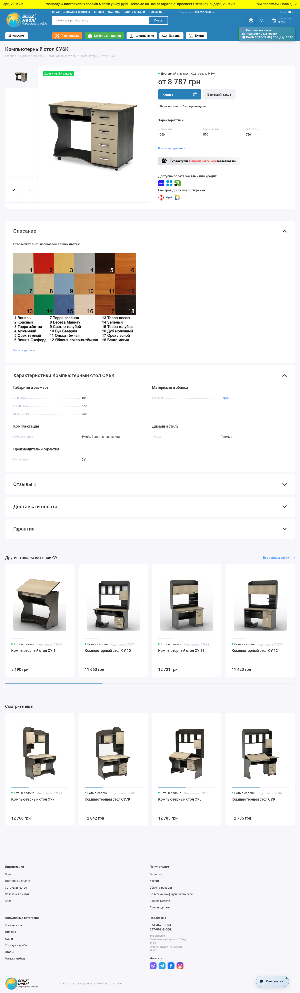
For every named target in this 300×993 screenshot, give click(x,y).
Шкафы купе (145, 36)
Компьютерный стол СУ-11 (181, 650)
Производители (160, 907)
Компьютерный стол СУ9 (253, 799)
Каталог (18, 35)
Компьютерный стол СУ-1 (33, 650)
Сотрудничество (16, 887)
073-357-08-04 (195, 12)
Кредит (99, 12)
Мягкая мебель (15, 958)
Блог (8, 901)
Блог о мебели (134, 12)
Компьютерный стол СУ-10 (108, 650)
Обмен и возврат (161, 887)
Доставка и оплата (76, 12)
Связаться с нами (17, 894)
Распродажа (70, 36)
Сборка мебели (160, 901)
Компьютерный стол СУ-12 (255, 650)
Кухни (199, 36)
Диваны (174, 36)
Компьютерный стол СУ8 (179, 799)
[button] (13, 190)
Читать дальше (24, 350)
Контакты (155, 12)
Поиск (158, 20)
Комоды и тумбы (16, 945)
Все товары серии (276, 558)
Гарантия (156, 874)
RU (285, 12)
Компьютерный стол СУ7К (107, 799)
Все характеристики (171, 148)
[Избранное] (262, 20)
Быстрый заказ (219, 94)
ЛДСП (224, 398)
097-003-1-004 (160, 929)
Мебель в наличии (107, 36)
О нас (56, 12)
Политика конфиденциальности (171, 894)
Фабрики (114, 12)
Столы (9, 952)
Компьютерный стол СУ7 (32, 799)
